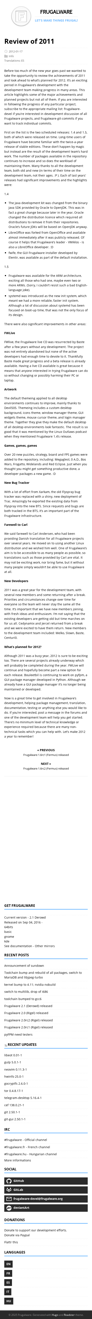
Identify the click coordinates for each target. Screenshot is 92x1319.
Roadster (69, 1315)
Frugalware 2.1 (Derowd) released (28, 1006)
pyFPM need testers (18, 1034)
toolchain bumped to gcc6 (23, 999)
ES (22, 61)
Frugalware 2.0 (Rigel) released (26, 1013)
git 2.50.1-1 (12, 1112)
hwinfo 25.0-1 (14, 1076)
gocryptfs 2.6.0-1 (16, 1083)
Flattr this (11, 1242)
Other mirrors (45, 946)
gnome (9, 937)
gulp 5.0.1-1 (12, 1062)
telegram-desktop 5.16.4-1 (23, 1098)
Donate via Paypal (17, 1235)
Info (11, 56)
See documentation (18, 946)
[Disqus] (46, 840)
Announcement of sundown (24, 966)
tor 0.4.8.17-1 (13, 1091)
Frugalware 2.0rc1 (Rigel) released (28, 1027)
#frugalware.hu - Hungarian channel (30, 1154)
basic (8, 932)
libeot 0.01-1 (13, 1055)
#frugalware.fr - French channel (27, 1147)
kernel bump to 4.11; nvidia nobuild (30, 985)
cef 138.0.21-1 (14, 1105)
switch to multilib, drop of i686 (26, 992)
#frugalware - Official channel (25, 1140)
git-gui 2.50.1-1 (15, 1119)
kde (6, 941)
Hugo (55, 1315)
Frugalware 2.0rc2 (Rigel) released (28, 1020)
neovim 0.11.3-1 (15, 1069)
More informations (17, 1160)
